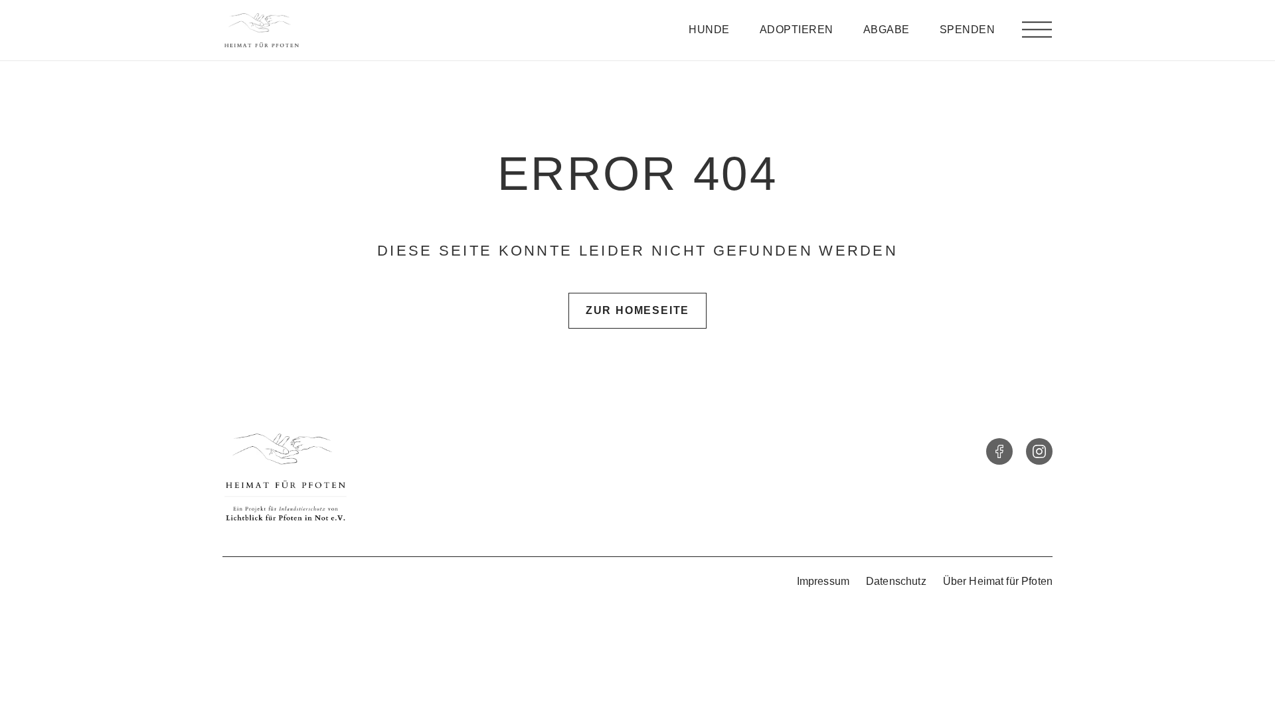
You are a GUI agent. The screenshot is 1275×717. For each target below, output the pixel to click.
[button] (1037, 30)
